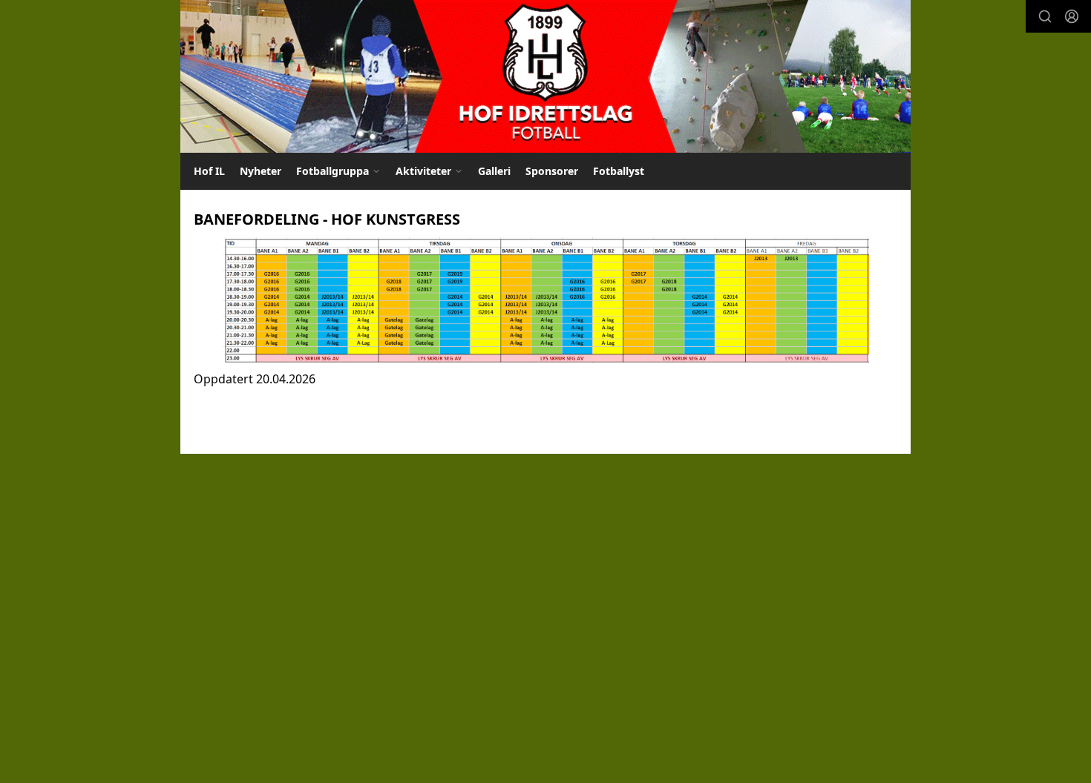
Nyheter (260, 171)
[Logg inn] (1071, 16)
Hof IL (209, 171)
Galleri (494, 171)
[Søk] (1045, 16)
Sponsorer (551, 171)
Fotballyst (618, 171)
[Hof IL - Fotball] (545, 76)
